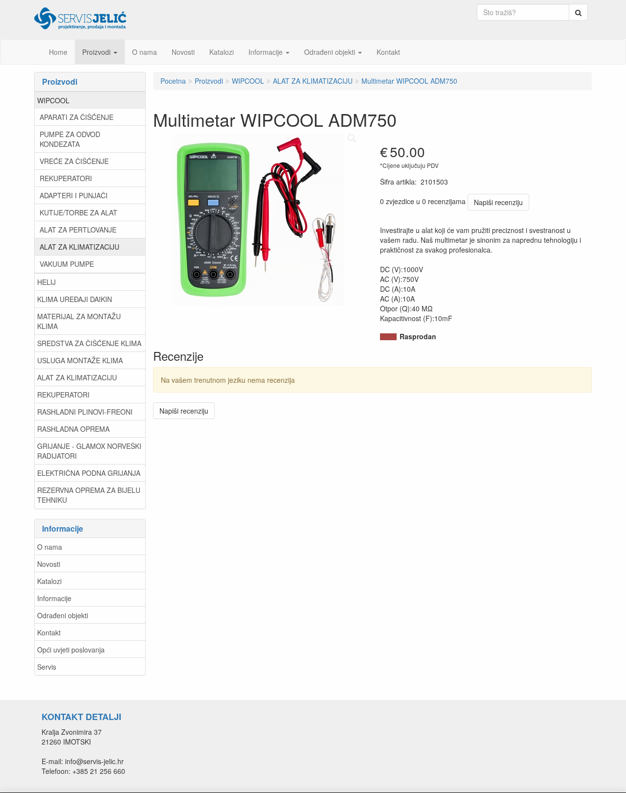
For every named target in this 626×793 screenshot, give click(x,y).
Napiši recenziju (498, 202)
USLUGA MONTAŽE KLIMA (80, 360)
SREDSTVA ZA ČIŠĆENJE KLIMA (89, 343)
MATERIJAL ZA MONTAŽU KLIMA (79, 321)
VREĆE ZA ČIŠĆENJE (74, 161)
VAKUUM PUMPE (67, 264)
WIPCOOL (53, 100)
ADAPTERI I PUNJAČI (74, 195)
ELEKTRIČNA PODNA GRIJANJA (88, 473)
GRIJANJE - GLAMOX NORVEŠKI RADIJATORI (89, 451)
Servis (46, 667)
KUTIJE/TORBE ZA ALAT (78, 212)
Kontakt (49, 632)
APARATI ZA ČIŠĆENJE (76, 117)
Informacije (54, 598)
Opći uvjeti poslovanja (71, 649)
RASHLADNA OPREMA (73, 429)
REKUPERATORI (66, 178)
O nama (49, 547)
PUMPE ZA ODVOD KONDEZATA (70, 139)
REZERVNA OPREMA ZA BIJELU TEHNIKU (88, 495)
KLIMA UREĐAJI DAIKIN (74, 299)
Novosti (48, 564)
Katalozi (49, 581)
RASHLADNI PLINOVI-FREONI (85, 412)
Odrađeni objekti (62, 615)
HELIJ (46, 282)
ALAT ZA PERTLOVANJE (78, 229)
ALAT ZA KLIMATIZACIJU (79, 247)
